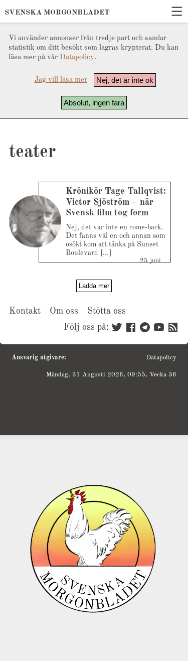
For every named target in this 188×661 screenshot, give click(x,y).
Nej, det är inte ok (124, 80)
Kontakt (25, 311)
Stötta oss (106, 311)
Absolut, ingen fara (94, 102)
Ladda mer (94, 286)
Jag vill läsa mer (61, 80)
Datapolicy (77, 57)
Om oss (64, 311)
